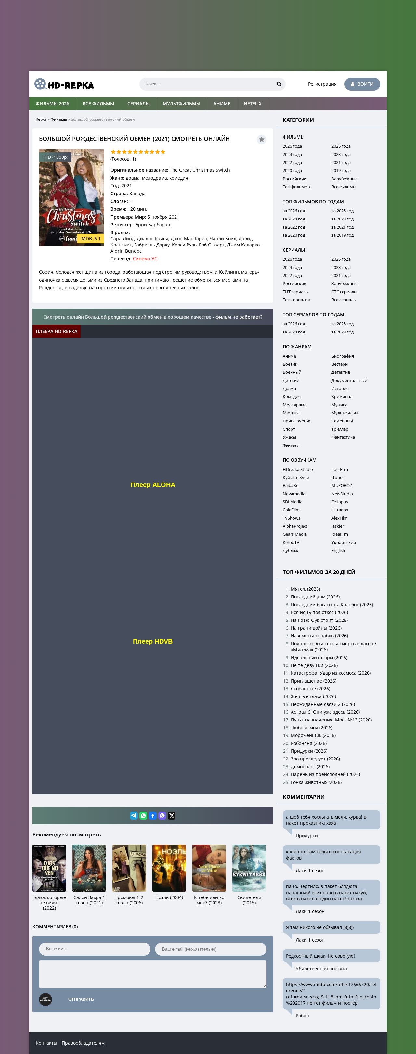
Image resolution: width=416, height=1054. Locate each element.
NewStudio (342, 493)
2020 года (292, 170)
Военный (292, 372)
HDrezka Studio (298, 469)
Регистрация (322, 84)
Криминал (342, 396)
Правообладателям (83, 1043)
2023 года (341, 154)
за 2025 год (343, 211)
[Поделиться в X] (172, 816)
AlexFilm (340, 518)
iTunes (338, 477)
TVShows (291, 518)
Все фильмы (98, 103)
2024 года (292, 154)
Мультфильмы (181, 103)
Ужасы (289, 437)
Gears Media (295, 534)
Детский (291, 380)
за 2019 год (343, 235)
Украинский (344, 542)
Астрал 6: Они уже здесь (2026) (325, 712)
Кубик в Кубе (296, 477)
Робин (302, 1015)
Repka (41, 119)
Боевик (290, 364)
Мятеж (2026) (305, 589)
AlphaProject (295, 526)
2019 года (341, 170)
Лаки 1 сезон (310, 870)
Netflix (253, 103)
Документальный (349, 380)
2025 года (341, 146)
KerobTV (291, 542)
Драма (289, 388)
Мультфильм (345, 413)
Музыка (339, 405)
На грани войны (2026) (316, 628)
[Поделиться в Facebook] (153, 816)
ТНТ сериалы (296, 292)
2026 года (292, 146)
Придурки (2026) (309, 751)
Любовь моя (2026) (311, 727)
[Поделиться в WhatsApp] (143, 816)
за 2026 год (294, 211)
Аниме (222, 103)
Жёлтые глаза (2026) (313, 696)
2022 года (292, 162)
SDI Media (292, 502)
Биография (343, 356)
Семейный (342, 421)
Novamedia (294, 493)
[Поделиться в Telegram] (134, 816)
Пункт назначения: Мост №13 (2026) (331, 720)
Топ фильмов (296, 187)
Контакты (46, 1043)
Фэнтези (291, 445)
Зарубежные (345, 179)
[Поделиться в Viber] (162, 816)
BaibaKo (291, 485)
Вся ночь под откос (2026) (319, 612)
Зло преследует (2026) (315, 759)
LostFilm (340, 469)
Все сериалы (344, 300)
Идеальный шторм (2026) (319, 657)
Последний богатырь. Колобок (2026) (332, 604)
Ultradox (340, 510)
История (340, 388)
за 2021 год (343, 227)
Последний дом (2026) (315, 597)
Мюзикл (291, 413)
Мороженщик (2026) (313, 735)
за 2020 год (294, 235)
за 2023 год (343, 219)
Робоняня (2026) (309, 743)
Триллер (340, 429)
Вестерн (340, 364)
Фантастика (343, 437)
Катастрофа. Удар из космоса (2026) (331, 673)
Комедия (292, 396)
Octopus (340, 502)
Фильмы (59, 119)
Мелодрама (294, 405)
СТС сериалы (344, 292)
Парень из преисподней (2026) (325, 774)
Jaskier (338, 526)
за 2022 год (294, 227)
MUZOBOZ (342, 485)
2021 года (341, 162)
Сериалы (138, 103)
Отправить (81, 999)
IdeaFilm (340, 534)
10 (163, 152)
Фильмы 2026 (52, 103)
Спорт (289, 429)
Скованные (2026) (310, 688)
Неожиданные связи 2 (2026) (323, 704)
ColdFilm (291, 510)
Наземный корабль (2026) (319, 636)
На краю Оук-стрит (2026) (319, 620)
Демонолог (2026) (310, 766)
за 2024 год (294, 219)
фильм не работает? (238, 317)
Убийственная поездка (321, 968)
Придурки (307, 836)
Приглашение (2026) (313, 681)
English (338, 550)
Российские (294, 179)
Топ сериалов (296, 300)
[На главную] (61, 84)
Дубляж (290, 550)
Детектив (341, 372)
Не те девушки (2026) (314, 665)
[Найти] (279, 84)
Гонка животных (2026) (316, 782)
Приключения (297, 421)
